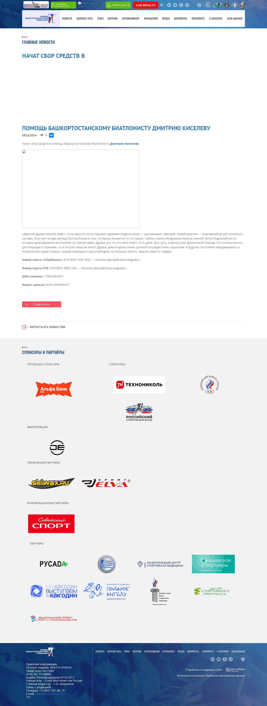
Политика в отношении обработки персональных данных (211, 675)
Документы (180, 18)
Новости (67, 18)
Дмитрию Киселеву (124, 143)
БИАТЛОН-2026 (85, 18)
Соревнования (130, 18)
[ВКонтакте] (51, 135)
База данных (235, 18)
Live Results (145, 5)
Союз (100, 18)
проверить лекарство (121, 5)
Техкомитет (198, 18)
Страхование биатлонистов (61, 5)
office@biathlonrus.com (50, 694)
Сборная (112, 18)
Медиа (166, 18)
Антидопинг (151, 18)
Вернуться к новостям (47, 327)
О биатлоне (215, 18)
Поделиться (42, 304)
